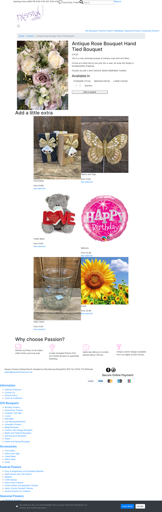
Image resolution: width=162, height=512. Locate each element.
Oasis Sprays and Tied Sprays (18, 474)
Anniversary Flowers (14, 410)
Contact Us (10, 392)
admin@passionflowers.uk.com (18, 372)
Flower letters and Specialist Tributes (21, 485)
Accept (140, 506)
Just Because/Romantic (15, 421)
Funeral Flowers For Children (17, 491)
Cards (7, 462)
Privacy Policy (11, 395)
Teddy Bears (10, 456)
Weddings (119, 31)
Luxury (8, 416)
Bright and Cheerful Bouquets (18, 433)
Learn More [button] (127, 506)
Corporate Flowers (150, 31)
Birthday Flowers (12, 407)
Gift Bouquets (91, 31)
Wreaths (8, 477)
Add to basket (89, 92)
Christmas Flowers (13, 500)
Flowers (30, 36)
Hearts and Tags (12, 453)
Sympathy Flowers (13, 424)
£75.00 (75, 54)
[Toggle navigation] (18, 26)
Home (21, 36)
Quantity (88, 85)
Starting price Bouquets (15, 436)
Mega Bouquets (12, 427)
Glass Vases (10, 459)
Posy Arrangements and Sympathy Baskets (24, 471)
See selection (40, 188)
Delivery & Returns (13, 389)
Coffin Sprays (11, 480)
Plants (7, 438)
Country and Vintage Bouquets (18, 430)
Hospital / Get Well (13, 413)
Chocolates (10, 450)
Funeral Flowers (106, 31)
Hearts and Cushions (14, 482)
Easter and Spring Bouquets (17, 441)
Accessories (8, 446)
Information (7, 385)
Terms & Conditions (13, 398)
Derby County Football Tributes (19, 488)
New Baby (9, 419)
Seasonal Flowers (132, 31)
